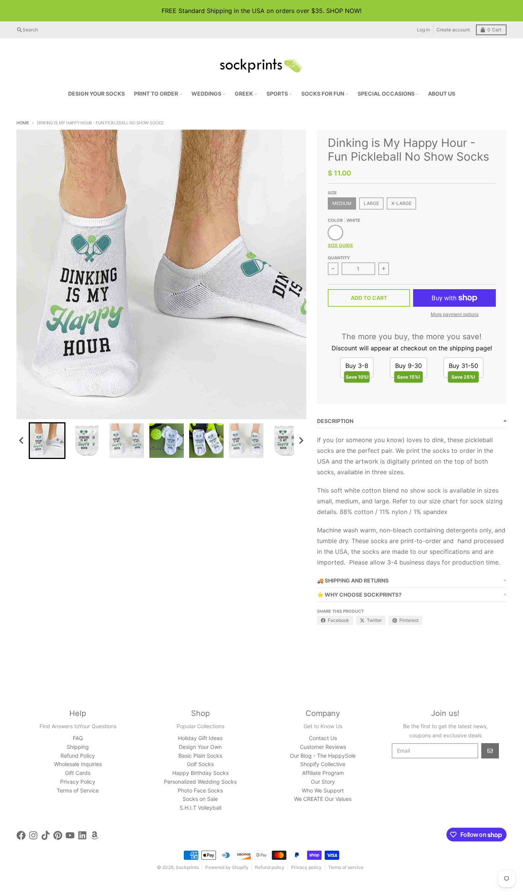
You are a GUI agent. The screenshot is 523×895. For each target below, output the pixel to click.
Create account (453, 30)
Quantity (339, 257)
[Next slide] (301, 440)
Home (22, 122)
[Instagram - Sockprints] (33, 835)
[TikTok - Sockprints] (45, 835)
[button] (47, 440)
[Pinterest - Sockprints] (57, 835)
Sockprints (187, 867)
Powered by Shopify (226, 867)
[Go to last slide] (21, 440)
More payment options (455, 314)
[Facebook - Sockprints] (21, 835)
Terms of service (345, 867)
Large (371, 203)
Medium (341, 203)
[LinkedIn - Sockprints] (82, 835)
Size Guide (340, 245)
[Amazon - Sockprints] (94, 835)
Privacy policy (306, 867)
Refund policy (269, 867)
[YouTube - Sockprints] (70, 835)
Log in (423, 30)
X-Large (401, 203)
